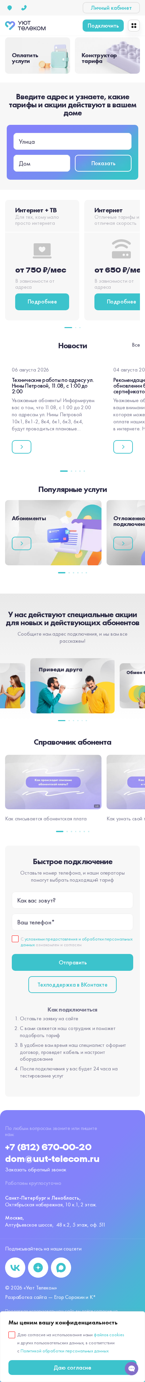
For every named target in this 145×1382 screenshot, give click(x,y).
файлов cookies (109, 1335)
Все (136, 345)
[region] (72, 1346)
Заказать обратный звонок (35, 1169)
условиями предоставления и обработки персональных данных (77, 942)
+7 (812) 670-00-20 (48, 1147)
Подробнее (42, 301)
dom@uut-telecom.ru (52, 1159)
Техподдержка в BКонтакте (72, 984)
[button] (68, 327)
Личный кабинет (111, 7)
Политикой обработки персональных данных (65, 1351)
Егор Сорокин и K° (75, 1297)
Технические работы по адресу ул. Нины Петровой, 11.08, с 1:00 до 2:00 (53, 385)
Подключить (103, 25)
